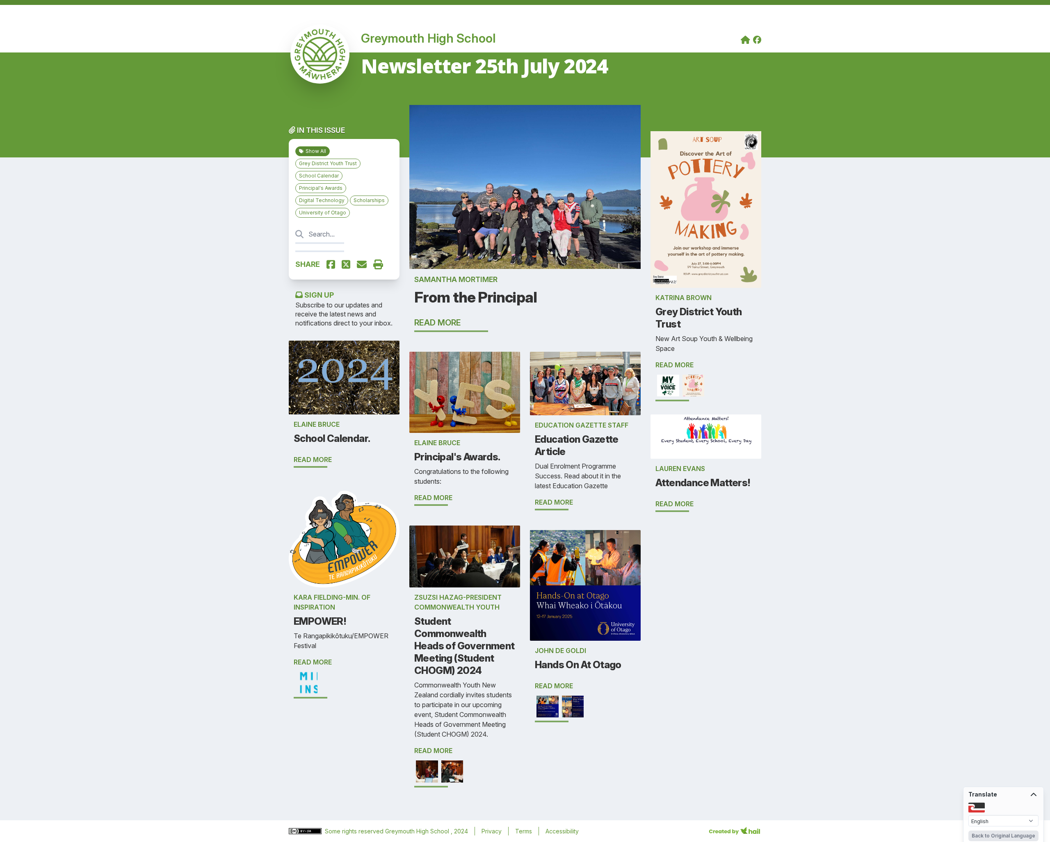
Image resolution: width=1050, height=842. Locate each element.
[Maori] (976, 807)
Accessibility (562, 831)
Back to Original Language (1003, 836)
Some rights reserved (355, 831)
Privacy (492, 831)
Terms (523, 831)
